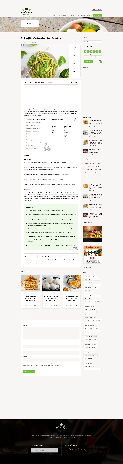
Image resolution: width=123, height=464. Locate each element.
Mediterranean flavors (90, 312)
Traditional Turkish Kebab (90, 342)
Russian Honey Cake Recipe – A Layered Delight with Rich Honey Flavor (30, 297)
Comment (25, 325)
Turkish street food (89, 366)
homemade (97, 301)
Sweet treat (87, 333)
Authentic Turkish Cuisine (90, 276)
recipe (96, 328)
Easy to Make (88, 287)
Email (24, 349)
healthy (98, 295)
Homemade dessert (89, 306)
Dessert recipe (88, 282)
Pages (88, 15)
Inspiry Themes (70, 460)
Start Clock (88, 61)
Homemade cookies (89, 303)
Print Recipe (75, 82)
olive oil (86, 323)
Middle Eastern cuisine (90, 314)
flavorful (96, 287)
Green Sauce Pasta (63, 256)
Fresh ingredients (89, 295)
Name (24, 343)
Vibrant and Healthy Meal (30, 263)
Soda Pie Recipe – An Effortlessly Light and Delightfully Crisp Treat (72, 297)
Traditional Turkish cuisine (91, 336)
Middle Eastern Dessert (90, 317)
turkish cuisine (88, 352)
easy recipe (96, 284)
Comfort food (88, 279)
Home (54, 15)
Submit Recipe (97, 15)
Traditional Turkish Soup (90, 347)
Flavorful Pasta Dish (32, 256)
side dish (87, 331)
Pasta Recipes (41, 82)
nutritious (87, 320)
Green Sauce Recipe (29, 259)
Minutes (92, 54)
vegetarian (87, 369)
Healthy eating (88, 298)
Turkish (30, 82)
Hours (86, 54)
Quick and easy (88, 328)
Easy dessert (88, 284)
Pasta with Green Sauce (41, 259)
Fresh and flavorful (42, 256)
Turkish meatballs (89, 361)
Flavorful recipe (88, 293)
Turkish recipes (88, 363)
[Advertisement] (61, 3)
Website (25, 356)
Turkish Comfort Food (90, 350)
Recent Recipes (62, 15)
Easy (54, 82)
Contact (83, 15)
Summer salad (95, 331)
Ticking (99, 60)
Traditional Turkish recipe (91, 344)
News (77, 15)
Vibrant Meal (40, 263)
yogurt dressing (96, 369)
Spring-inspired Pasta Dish (69, 259)
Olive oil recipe (94, 323)
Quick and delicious (89, 325)
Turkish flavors (88, 358)
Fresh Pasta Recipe (52, 256)
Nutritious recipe (97, 320)
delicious (96, 279)
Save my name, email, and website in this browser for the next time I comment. (41, 365)
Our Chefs (71, 15)
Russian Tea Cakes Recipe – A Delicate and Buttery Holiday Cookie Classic (51, 297)
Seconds (99, 54)
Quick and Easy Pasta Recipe (54, 259)
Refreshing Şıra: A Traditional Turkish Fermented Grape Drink (95, 151)
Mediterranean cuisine (90, 309)
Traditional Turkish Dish (90, 339)
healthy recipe (88, 301)
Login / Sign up (97, 9)
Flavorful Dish (88, 290)
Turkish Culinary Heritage (90, 355)
